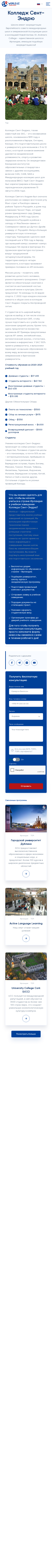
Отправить (26, 786)
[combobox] (26, 716)
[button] (40, 4)
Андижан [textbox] (16, 716)
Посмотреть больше (26, 1034)
